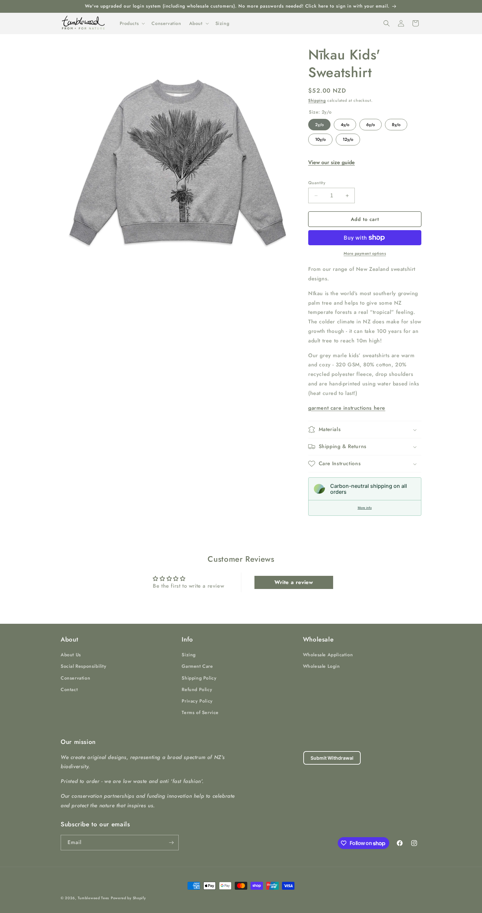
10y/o (320, 138)
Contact (69, 689)
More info (365, 508)
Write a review (293, 582)
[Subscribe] (171, 842)
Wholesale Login (321, 666)
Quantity (316, 183)
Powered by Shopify (128, 898)
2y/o (319, 123)
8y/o (396, 123)
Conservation (75, 678)
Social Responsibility (84, 666)
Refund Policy (197, 689)
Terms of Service (200, 712)
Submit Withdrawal (332, 758)
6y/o (370, 123)
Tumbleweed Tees (94, 898)
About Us (71, 654)
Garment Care (197, 666)
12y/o (348, 138)
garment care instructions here (346, 408)
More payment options (365, 253)
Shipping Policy (199, 678)
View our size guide (331, 162)
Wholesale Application (328, 654)
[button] (132, 23)
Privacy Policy (197, 701)
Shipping (317, 100)
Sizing (189, 654)
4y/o (345, 123)
